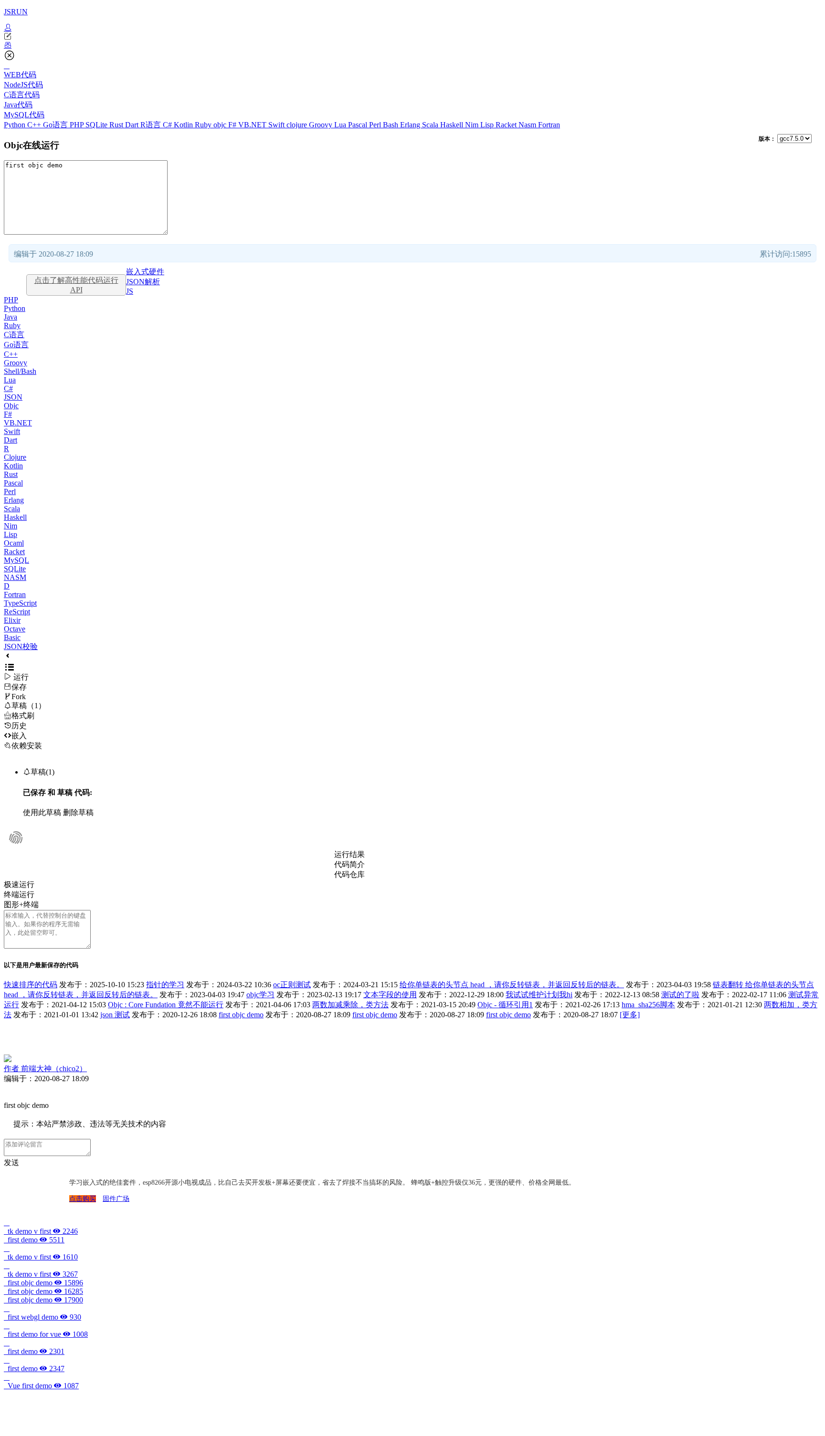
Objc (11, 406)
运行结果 (349, 854)
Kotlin (184, 125)
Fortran (549, 125)
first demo (34, 1240)
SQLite (97, 125)
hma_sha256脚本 (648, 1005)
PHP (77, 125)
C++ (35, 125)
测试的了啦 (680, 995)
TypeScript (20, 603)
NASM (15, 577)
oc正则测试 (292, 985)
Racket (507, 125)
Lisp (488, 125)
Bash (391, 125)
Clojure (15, 457)
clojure (297, 125)
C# (168, 125)
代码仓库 (349, 874)
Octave (14, 629)
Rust (117, 125)
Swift (277, 125)
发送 (11, 1162)
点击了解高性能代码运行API (76, 285)
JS (129, 291)
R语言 (151, 125)
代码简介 (349, 864)
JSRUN (16, 12)
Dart (132, 125)
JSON (13, 397)
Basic (12, 637)
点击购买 (82, 1198)
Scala (431, 125)
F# (233, 125)
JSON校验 (21, 646)
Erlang (411, 125)
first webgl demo (42, 1317)
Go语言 (56, 125)
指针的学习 (165, 985)
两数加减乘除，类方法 (350, 1005)
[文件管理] (412, 45)
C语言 (14, 335)
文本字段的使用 (390, 995)
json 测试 (115, 1015)
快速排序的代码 (30, 985)
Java (10, 317)
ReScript (17, 612)
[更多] (630, 1015)
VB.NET (253, 125)
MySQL (16, 560)
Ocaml (14, 543)
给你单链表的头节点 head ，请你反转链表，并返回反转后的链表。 (512, 985)
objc (220, 125)
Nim (472, 125)
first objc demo (241, 1015)
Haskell (452, 125)
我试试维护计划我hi (539, 995)
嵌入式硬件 (145, 272)
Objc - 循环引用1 (505, 1005)
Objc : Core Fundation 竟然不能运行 (165, 1005)
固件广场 (116, 1198)
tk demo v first (41, 1231)
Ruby (204, 125)
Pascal (358, 125)
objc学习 (260, 995)
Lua (341, 125)
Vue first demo (41, 1386)
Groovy (321, 125)
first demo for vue (46, 1334)
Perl (376, 125)
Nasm (528, 125)
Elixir (12, 620)
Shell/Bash (20, 371)
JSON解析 (143, 282)
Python (15, 125)
